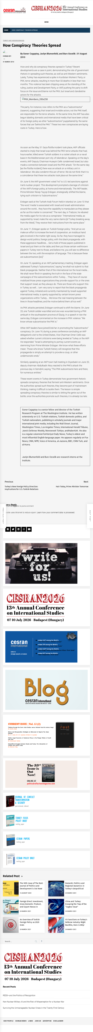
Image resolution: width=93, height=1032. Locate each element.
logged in (16, 506)
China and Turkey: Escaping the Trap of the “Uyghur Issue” (76, 904)
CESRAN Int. (7, 56)
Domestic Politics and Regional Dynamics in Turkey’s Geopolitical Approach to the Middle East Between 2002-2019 (75, 888)
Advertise (47, 1021)
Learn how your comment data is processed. (56, 512)
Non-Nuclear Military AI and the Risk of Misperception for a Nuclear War (33, 1002)
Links (30, 1021)
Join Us (38, 1021)
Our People (8, 1021)
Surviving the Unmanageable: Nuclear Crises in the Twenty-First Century (33, 1008)
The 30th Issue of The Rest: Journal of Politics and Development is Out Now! (31, 886)
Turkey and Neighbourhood (13, 40)
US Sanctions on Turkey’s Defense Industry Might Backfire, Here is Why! (76, 922)
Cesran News (21, 1021)
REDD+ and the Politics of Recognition (19, 995)
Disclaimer (58, 1021)
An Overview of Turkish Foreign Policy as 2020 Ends (30, 922)
